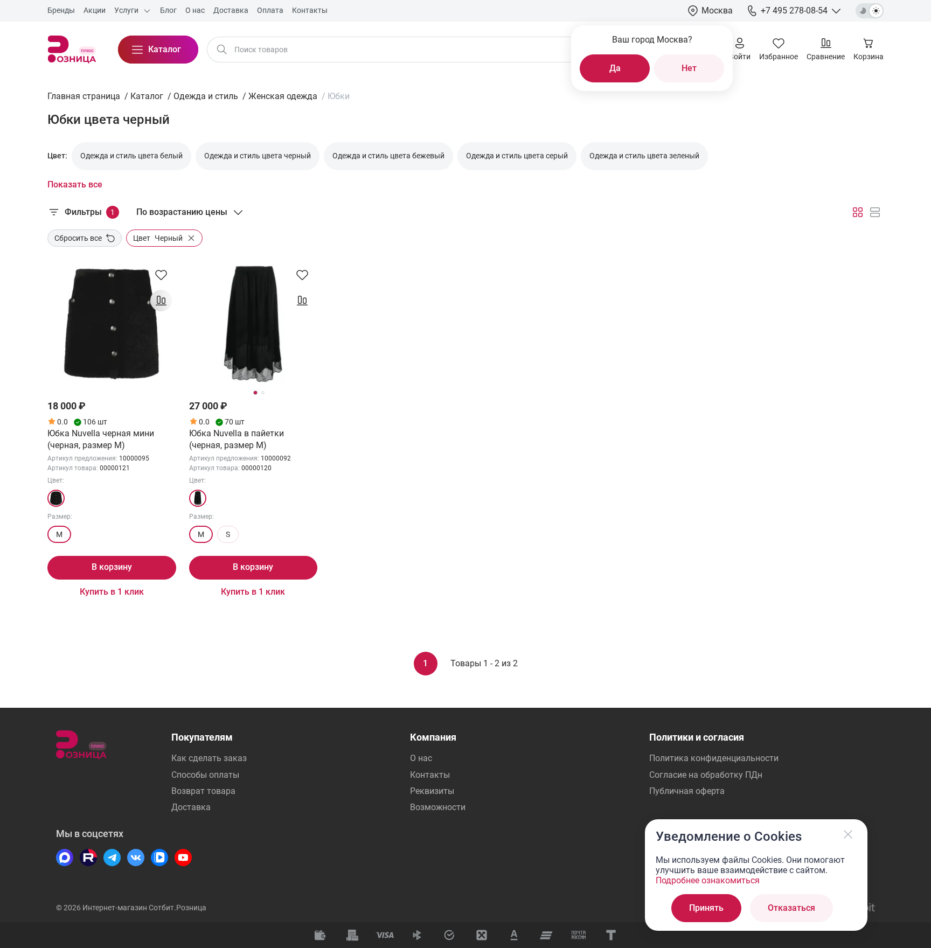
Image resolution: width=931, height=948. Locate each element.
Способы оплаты (205, 775)
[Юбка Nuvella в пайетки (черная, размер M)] (253, 324)
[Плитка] (857, 212)
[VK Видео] (159, 857)
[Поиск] (222, 49)
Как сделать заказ (209, 758)
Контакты (430, 775)
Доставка (191, 807)
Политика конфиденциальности (714, 758)
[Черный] (56, 498)
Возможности (438, 807)
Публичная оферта (687, 791)
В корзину (112, 567)
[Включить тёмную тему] (870, 10)
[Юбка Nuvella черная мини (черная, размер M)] (111, 324)
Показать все (74, 184)
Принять (706, 908)
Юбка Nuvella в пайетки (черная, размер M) (236, 439)
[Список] (875, 212)
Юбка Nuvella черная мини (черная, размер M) (100, 439)
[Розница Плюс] (71, 50)
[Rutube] (88, 857)
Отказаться (791, 908)
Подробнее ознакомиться (708, 880)
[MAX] (64, 857)
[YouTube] (183, 857)
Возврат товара (203, 791)
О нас (421, 758)
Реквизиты (432, 791)
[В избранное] (161, 274)
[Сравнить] (161, 300)
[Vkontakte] (135, 857)
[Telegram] (112, 857)
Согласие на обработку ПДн (705, 775)
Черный (158, 238)
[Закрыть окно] (848, 834)
